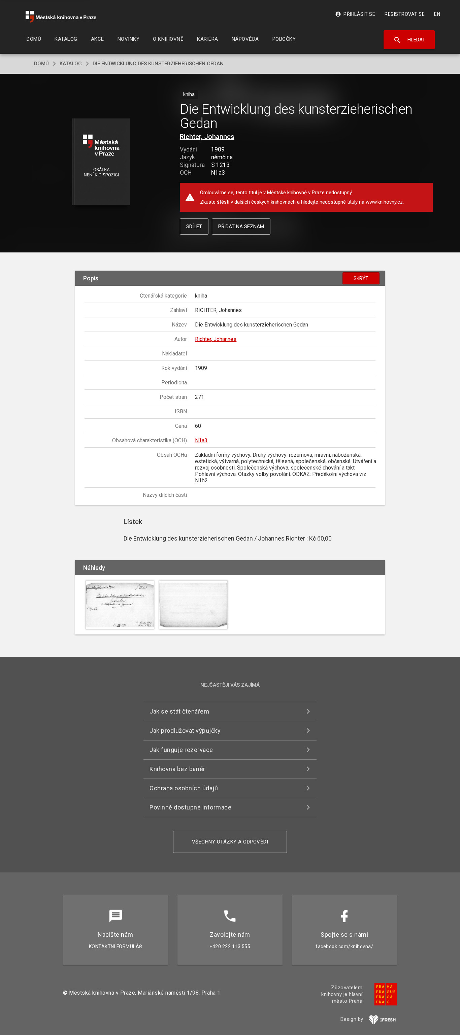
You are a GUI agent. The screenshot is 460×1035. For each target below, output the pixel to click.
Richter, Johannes (207, 137)
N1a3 (201, 440)
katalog (71, 64)
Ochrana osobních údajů (184, 788)
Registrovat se (405, 14)
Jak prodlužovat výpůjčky (185, 730)
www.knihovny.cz (384, 202)
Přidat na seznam (241, 226)
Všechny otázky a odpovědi (230, 842)
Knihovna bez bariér (177, 768)
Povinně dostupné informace (190, 807)
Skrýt (361, 278)
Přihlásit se (355, 14)
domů (41, 64)
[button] (101, 162)
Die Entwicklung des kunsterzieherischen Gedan (158, 64)
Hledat (409, 40)
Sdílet (194, 226)
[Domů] (61, 16)
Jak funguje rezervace (181, 749)
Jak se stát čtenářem (179, 711)
